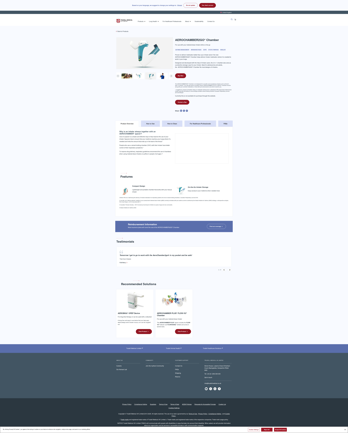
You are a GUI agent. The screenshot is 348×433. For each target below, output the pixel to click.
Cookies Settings (174, 408)
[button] (207, 5)
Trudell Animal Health (173, 348)
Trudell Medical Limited (133, 348)
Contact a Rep (182, 102)
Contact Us (211, 21)
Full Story (123, 262)
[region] (174, 430)
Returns (177, 377)
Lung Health (153, 21)
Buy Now (180, 76)
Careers (119, 366)
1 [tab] (218, 270)
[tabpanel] (174, 170)
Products (140, 21)
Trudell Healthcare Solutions (212, 348)
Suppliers (153, 404)
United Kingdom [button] (227, 12)
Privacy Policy (126, 404)
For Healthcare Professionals (172, 21)
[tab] (127, 124)
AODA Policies (187, 404)
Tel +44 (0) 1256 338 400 (212, 374)
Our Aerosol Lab (121, 369)
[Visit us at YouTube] (206, 388)
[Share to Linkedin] (181, 111)
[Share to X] (184, 111)
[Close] (345, 430)
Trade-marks (125, 420)
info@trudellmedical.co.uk (212, 383)
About (187, 21)
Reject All (267, 429)
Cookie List (222, 404)
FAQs (177, 369)
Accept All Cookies (280, 429)
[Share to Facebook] (187, 111)
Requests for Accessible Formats (205, 404)
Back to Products (122, 31)
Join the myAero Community (155, 366)
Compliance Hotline (140, 404)
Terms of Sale (174, 404)
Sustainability (199, 21)
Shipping (178, 373)
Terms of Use (163, 404)
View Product (143, 331)
